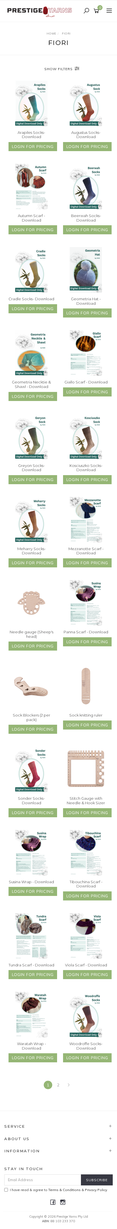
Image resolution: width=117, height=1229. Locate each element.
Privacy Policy (96, 1190)
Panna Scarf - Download (86, 632)
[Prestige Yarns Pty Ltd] (40, 10)
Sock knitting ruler (86, 715)
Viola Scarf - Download (86, 965)
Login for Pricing (33, 146)
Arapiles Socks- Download (31, 134)
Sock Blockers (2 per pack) (31, 717)
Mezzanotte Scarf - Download (86, 550)
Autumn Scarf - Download (31, 217)
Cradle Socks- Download (31, 299)
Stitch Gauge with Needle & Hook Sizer (86, 800)
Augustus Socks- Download (86, 134)
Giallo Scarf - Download (86, 382)
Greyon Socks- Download (31, 467)
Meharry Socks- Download (31, 550)
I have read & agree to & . (59, 1190)
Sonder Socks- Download (31, 800)
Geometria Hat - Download (86, 301)
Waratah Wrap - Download (31, 1045)
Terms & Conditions (64, 1190)
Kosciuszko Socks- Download (86, 467)
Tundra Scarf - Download (31, 965)
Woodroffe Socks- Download (86, 1045)
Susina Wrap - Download (31, 882)
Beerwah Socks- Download (86, 217)
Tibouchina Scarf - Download (86, 884)
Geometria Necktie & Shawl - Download (31, 384)
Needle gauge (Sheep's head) (31, 634)
